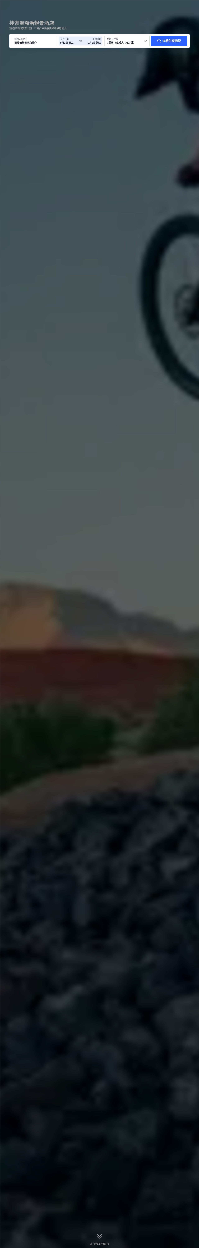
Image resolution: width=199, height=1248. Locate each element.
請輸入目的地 (21, 39)
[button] (178, 5)
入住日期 (64, 39)
